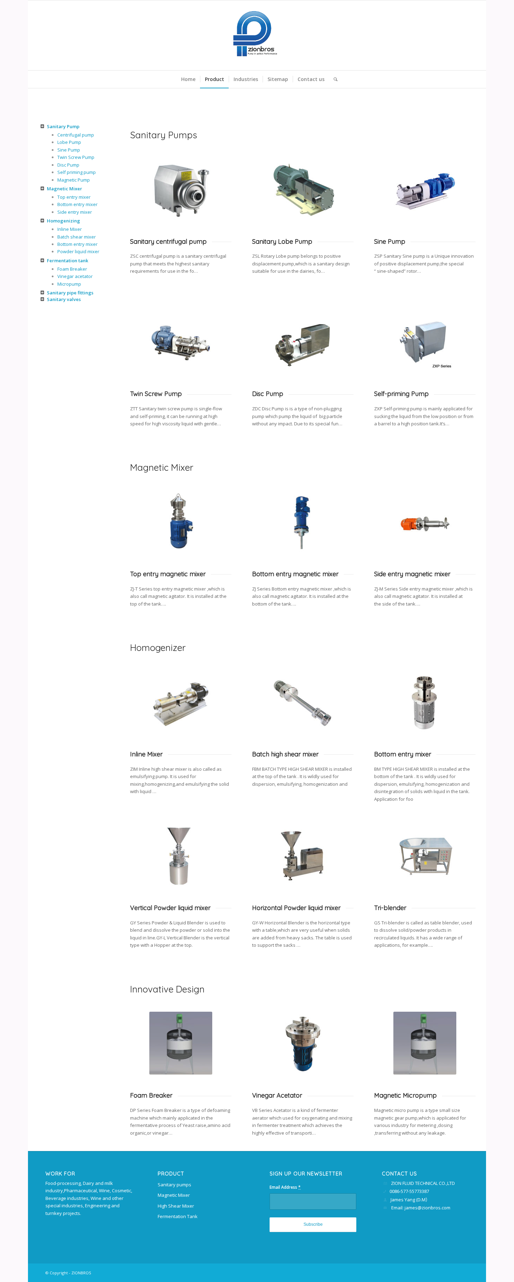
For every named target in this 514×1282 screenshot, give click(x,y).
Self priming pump (76, 172)
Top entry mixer (74, 197)
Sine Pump (68, 150)
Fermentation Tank (178, 1216)
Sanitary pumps (174, 1184)
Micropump (69, 284)
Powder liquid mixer (78, 251)
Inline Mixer (69, 229)
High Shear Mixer (176, 1206)
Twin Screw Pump (75, 157)
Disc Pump (68, 165)
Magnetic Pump (73, 180)
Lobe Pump (69, 142)
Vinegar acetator (75, 276)
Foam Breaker (72, 269)
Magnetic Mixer (174, 1195)
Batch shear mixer (76, 237)
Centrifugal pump (75, 135)
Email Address (285, 1187)
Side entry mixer (74, 212)
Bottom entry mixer (77, 204)
